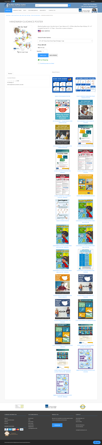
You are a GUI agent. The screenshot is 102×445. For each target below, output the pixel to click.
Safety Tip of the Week (89, 4)
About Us (6, 418)
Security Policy (31, 424)
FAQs (29, 419)
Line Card (6, 423)
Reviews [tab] (10, 73)
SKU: (39, 47)
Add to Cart (43, 55)
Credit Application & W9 (32, 428)
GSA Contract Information (9, 419)
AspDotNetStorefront (26, 442)
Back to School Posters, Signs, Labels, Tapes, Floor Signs (21, 15)
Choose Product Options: (44, 37)
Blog (24, 10)
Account (92, 1)
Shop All (8, 10)
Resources (43, 10)
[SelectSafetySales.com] (15, 5)
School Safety (8, 15)
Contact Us (52, 10)
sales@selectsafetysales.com (81, 430)
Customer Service (33, 10)
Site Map (6, 421)
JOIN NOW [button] (57, 425)
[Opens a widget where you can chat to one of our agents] (97, 442)
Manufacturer (17, 10)
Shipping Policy (31, 426)
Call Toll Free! (89, 6)
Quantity (39, 51)
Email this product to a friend (47, 63)
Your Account (30, 418)
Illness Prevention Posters (35, 15)
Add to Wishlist (53, 55)
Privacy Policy (30, 421)
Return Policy (30, 423)
